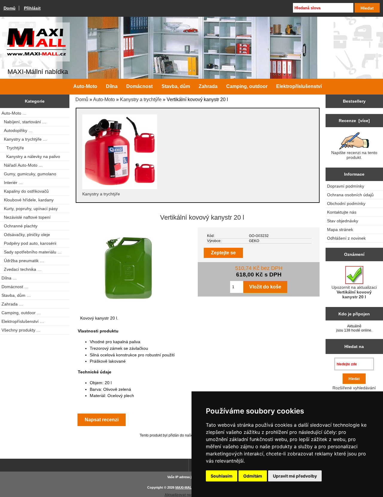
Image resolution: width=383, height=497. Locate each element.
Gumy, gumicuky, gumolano (28, 173)
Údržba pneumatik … (22, 260)
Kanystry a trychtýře (141, 99)
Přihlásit (32, 8)
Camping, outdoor (247, 86)
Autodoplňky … (17, 130)
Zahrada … (12, 304)
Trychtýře (12, 147)
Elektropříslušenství (299, 86)
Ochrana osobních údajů (350, 194)
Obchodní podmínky (346, 203)
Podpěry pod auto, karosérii (28, 243)
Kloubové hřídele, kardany (27, 199)
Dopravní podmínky (345, 186)
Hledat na (354, 346)
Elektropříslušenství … (22, 321)
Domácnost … (14, 286)
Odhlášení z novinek (346, 238)
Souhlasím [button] (221, 475)
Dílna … (9, 278)
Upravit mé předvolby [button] (295, 475)
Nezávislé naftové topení (26, 217)
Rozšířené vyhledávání (354, 387)
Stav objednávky (342, 220)
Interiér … (12, 182)
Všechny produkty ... (20, 330)
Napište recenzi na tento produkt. (354, 155)
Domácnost (139, 86)
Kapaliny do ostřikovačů (25, 191)
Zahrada (208, 86)
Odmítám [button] (252, 475)
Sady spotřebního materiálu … (31, 252)
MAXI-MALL (184, 487)
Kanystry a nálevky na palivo (30, 156)
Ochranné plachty (19, 226)
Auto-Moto (104, 99)
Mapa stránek (340, 229)
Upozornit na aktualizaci (354, 292)
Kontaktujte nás (341, 212)
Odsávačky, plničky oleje (25, 234)
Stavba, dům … (16, 295)
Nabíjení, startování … (23, 121)
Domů (10, 8)
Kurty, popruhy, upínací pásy (29, 208)
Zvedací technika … (21, 269)
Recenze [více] (354, 120)
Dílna (112, 86)
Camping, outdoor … (21, 312)
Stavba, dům (176, 86)
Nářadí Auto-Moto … (22, 165)
